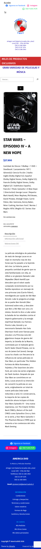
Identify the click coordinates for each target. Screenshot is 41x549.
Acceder (7, 3)
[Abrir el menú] (20, 88)
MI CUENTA (21, 522)
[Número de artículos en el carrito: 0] (5, 12)
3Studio (12, 546)
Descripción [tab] (10, 234)
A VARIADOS (14, 226)
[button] (34, 96)
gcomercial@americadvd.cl (23, 484)
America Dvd (20, 458)
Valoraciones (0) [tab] (12, 244)
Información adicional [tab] (14, 239)
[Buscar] (37, 79)
